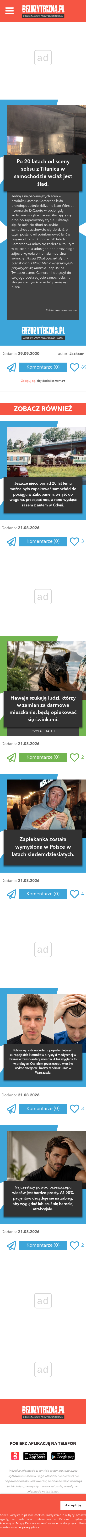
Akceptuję (73, 1505)
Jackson (77, 354)
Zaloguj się (28, 381)
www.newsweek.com (65, 310)
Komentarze (43, 367)
